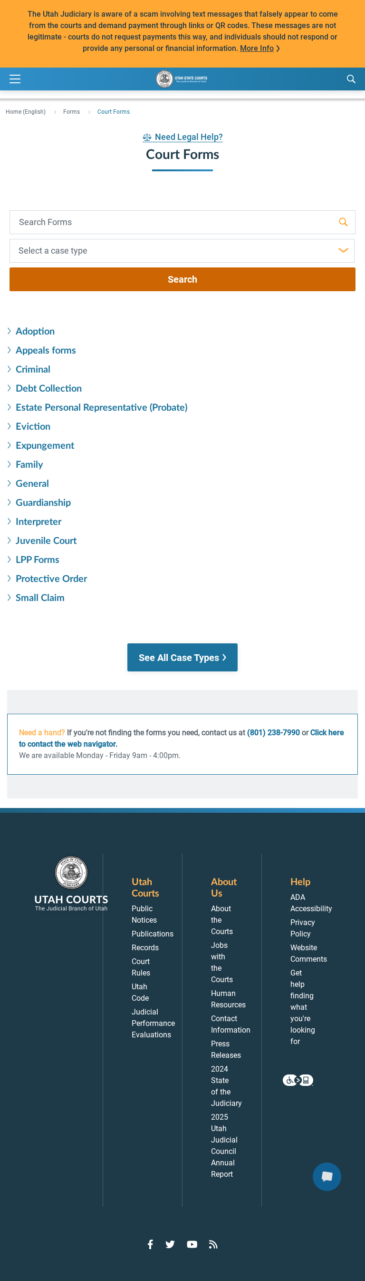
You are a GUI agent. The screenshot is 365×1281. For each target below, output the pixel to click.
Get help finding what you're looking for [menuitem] (302, 1007)
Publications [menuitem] (152, 933)
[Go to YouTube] (192, 1244)
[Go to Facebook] (150, 1244)
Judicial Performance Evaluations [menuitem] (153, 1023)
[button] (182, 657)
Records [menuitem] (145, 947)
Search (182, 279)
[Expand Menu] (15, 79)
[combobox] (182, 251)
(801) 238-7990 (273, 732)
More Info (257, 48)
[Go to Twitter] (170, 1244)
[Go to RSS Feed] (213, 1244)
